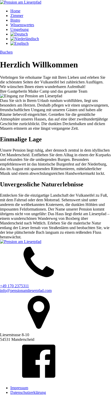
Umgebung (19, 29)
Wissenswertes (22, 25)
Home (15, 11)
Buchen (6, 52)
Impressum (19, 388)
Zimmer (16, 15)
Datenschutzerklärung (28, 392)
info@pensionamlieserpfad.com (26, 290)
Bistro (15, 20)
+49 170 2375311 (14, 286)
